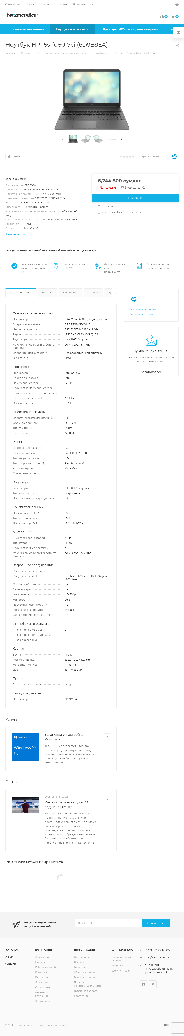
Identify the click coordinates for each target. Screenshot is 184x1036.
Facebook (143, 984)
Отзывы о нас (43, 987)
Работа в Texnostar (46, 967)
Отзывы (47, 292)
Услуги (10, 964)
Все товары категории (143, 309)
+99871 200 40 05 (157, 950)
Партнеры (41, 977)
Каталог (12, 949)
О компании (42, 956)
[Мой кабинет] (177, 5)
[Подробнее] (107, 736)
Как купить (70, 292)
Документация (121, 970)
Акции (10, 956)
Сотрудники (42, 1000)
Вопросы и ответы (85, 977)
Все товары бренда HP (143, 314)
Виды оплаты (82, 956)
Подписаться (156, 923)
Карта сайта (81, 995)
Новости (40, 962)
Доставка (79, 962)
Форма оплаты (121, 965)
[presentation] (61, 139)
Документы (42, 982)
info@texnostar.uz (157, 957)
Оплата (93, 292)
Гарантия (80, 967)
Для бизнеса (122, 949)
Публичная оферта (85, 990)
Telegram (153, 984)
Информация (84, 949)
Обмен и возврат (84, 972)
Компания (43, 949)
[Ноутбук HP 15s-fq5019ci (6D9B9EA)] (92, 99)
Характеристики (20, 292)
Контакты (41, 972)
